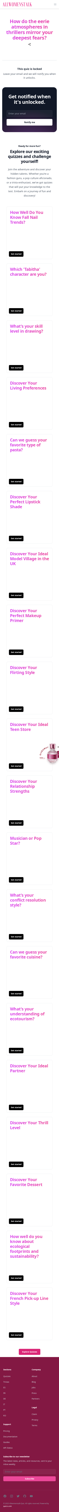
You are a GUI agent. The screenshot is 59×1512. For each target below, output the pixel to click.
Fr (4, 1393)
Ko (4, 1415)
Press (34, 1393)
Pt (4, 1410)
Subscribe (29, 1478)
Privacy (35, 1419)
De (4, 1398)
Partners (36, 1398)
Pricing (6, 1431)
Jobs (34, 1387)
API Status (8, 1447)
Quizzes (7, 1376)
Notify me (29, 122)
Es (4, 1387)
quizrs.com (7, 1506)
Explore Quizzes (29, 1351)
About (34, 1376)
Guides (6, 1442)
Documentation (10, 1436)
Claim (34, 1414)
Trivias (6, 1382)
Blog (34, 1382)
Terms (34, 1425)
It (4, 1404)
